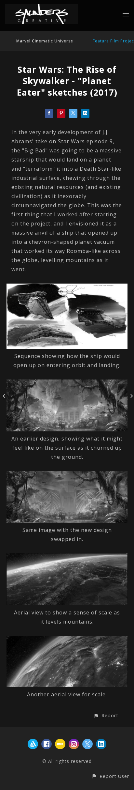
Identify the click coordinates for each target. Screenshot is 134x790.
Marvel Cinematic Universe (44, 41)
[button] (106, 715)
